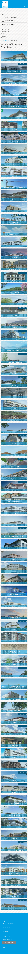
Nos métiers (6, 931)
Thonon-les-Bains (6, 37)
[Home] (7, 4)
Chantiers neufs (8, 14)
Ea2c (4, 947)
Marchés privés (5, 31)
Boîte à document (10, 942)
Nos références (5, 40)
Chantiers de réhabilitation (11, 17)
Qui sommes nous (7, 934)
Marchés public (5, 29)
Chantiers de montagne (10, 20)
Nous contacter (7, 939)
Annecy (4, 36)
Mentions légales (14, 950)
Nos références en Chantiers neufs (12, 46)
